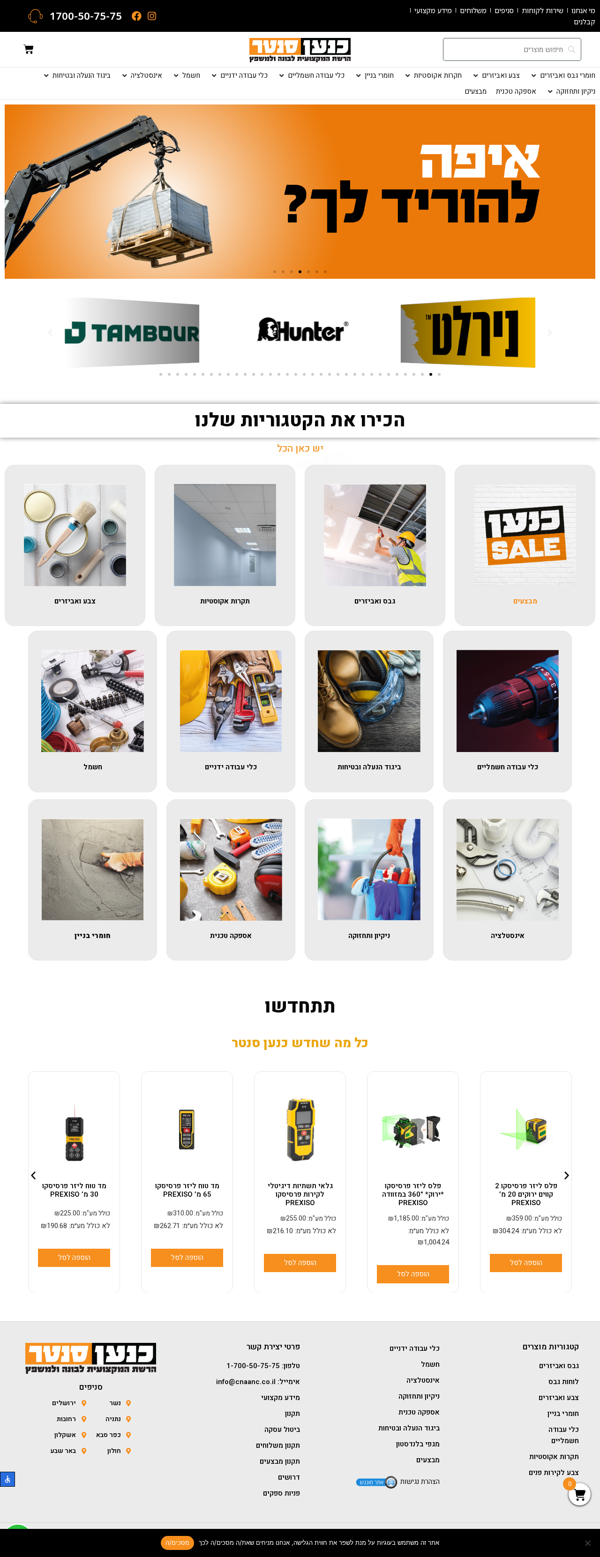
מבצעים (525, 601)
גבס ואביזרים (375, 601)
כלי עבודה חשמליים (507, 767)
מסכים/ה (177, 1542)
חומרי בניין (93, 936)
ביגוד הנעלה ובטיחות (369, 767)
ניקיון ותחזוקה (369, 936)
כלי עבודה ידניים (231, 767)
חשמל (92, 767)
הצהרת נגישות (420, 1481)
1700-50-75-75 (86, 15)
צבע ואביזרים (75, 601)
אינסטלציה (508, 936)
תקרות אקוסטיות (225, 601)
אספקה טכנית (231, 936)
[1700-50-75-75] (35, 16)
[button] (562, 75)
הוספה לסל (526, 1273)
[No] (588, 1543)
